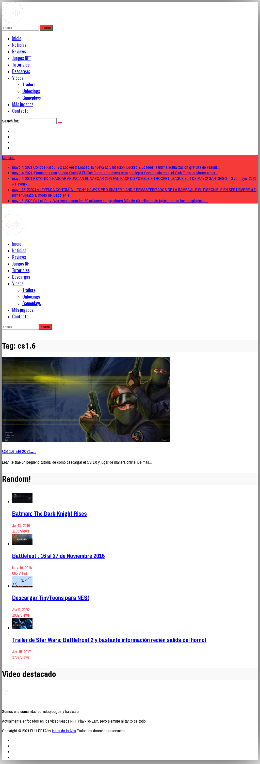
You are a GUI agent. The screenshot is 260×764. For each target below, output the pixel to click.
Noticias (19, 44)
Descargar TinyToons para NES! (50, 598)
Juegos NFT (21, 58)
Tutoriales (20, 64)
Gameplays (31, 97)
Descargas (21, 71)
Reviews (19, 51)
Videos (17, 77)
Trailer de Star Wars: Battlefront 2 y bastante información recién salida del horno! (109, 640)
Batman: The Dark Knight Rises (49, 513)
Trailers (28, 84)
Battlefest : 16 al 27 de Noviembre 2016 (58, 556)
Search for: (10, 121)
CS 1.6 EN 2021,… (19, 451)
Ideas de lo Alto (64, 731)
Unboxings (31, 91)
